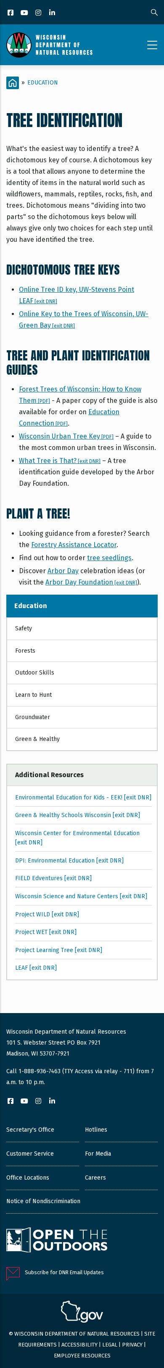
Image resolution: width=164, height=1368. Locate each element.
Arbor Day (63, 571)
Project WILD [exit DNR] (47, 914)
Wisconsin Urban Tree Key (66, 436)
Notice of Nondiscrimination (43, 1201)
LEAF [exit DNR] (36, 967)
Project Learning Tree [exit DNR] (58, 950)
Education (42, 82)
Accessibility (79, 1345)
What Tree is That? (60, 461)
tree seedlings (109, 558)
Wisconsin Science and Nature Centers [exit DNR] (81, 896)
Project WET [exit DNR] (46, 932)
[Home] (49, 45)
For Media (98, 1153)
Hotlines (96, 1129)
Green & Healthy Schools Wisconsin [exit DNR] (77, 815)
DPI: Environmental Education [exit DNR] (69, 860)
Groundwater (32, 717)
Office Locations (27, 1177)
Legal (109, 1345)
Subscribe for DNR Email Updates (64, 1272)
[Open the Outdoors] (56, 1241)
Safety (23, 628)
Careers (95, 1177)
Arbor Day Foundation (91, 582)
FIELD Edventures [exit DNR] (53, 878)
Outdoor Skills (34, 672)
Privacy (132, 1345)
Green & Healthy (37, 739)
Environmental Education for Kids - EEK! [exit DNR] (83, 797)
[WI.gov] (82, 1313)
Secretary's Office (30, 1129)
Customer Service (30, 1153)
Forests (25, 650)
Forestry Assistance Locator (73, 545)
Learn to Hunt (33, 695)
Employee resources (82, 1355)
